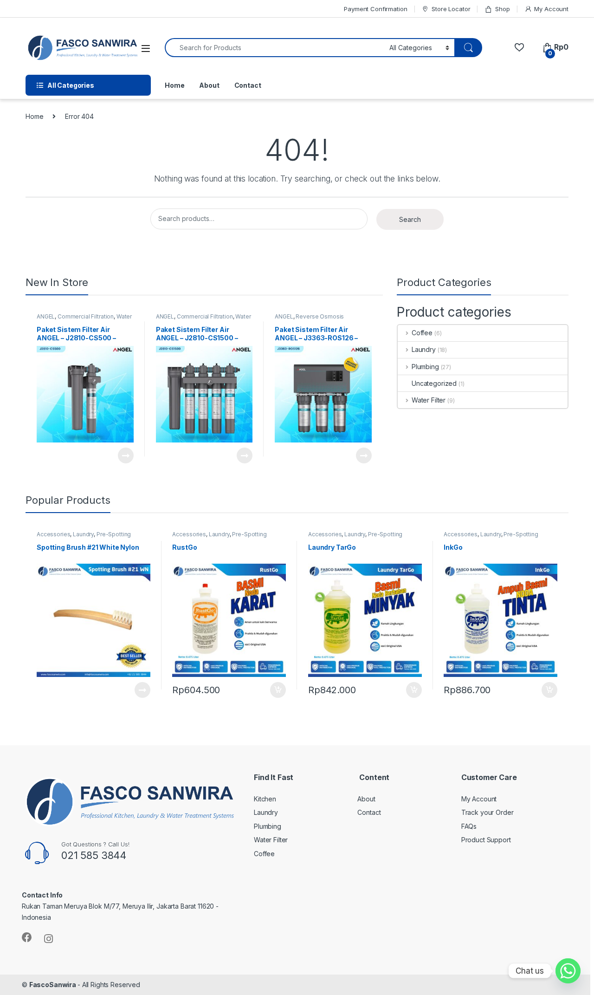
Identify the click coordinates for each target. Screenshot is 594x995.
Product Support (486, 840)
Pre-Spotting (114, 534)
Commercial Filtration (86, 316)
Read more (125, 455)
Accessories (53, 534)
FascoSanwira (53, 984)
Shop (502, 9)
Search (410, 219)
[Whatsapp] (568, 970)
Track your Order (487, 812)
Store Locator (451, 9)
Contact (247, 85)
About (209, 85)
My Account (551, 9)
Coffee (422, 333)
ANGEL (46, 316)
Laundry (424, 349)
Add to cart (278, 690)
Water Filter (429, 400)
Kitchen (265, 799)
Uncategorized (434, 383)
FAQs (469, 826)
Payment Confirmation (375, 9)
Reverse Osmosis (320, 316)
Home (174, 85)
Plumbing (425, 367)
